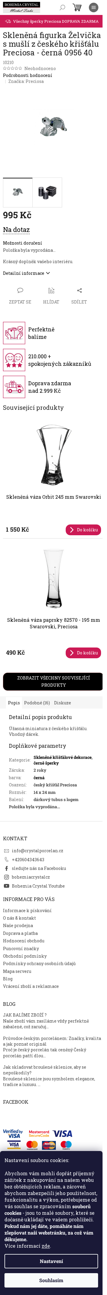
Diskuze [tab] (62, 703)
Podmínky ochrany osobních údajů (39, 963)
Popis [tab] (14, 703)
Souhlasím (51, 1280)
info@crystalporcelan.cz (37, 850)
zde (46, 1246)
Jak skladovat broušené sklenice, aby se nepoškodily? (44, 1070)
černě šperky (46, 763)
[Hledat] (62, 7)
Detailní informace (23, 273)
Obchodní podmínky (25, 956)
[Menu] (94, 7)
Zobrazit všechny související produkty (53, 681)
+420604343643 (28, 859)
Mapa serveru (17, 971)
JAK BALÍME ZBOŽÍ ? (25, 1015)
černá (39, 777)
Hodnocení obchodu (23, 941)
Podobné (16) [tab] (37, 703)
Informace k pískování (27, 910)
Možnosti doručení (22, 243)
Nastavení (51, 1261)
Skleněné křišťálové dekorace (63, 757)
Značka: (26, 81)
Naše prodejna (18, 925)
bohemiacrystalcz (31, 877)
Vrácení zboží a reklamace (31, 986)
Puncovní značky (21, 948)
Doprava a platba (20, 933)
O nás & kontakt (19, 918)
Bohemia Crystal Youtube (38, 886)
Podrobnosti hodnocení (27, 75)
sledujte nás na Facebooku (39, 868)
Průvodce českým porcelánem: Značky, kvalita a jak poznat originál (52, 1041)
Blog (7, 979)
